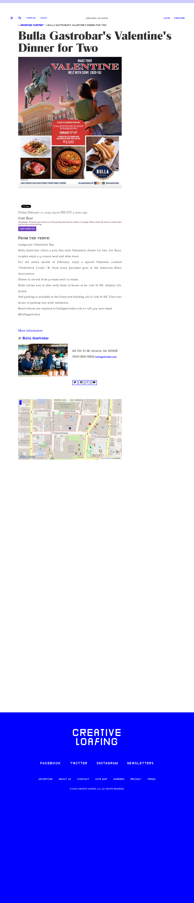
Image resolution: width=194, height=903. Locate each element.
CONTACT (83, 779)
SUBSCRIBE (179, 18)
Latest (43, 18)
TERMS (151, 779)
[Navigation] (10, 18)
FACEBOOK (50, 763)
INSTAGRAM (107, 763)
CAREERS (118, 779)
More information (30, 330)
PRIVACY (135, 779)
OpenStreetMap (107, 458)
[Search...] (20, 18)
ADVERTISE (45, 779)
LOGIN (167, 18)
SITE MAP (101, 779)
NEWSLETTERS (140, 763)
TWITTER (78, 763)
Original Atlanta (97, 18)
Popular (31, 18)
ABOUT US (65, 779)
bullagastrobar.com (106, 357)
